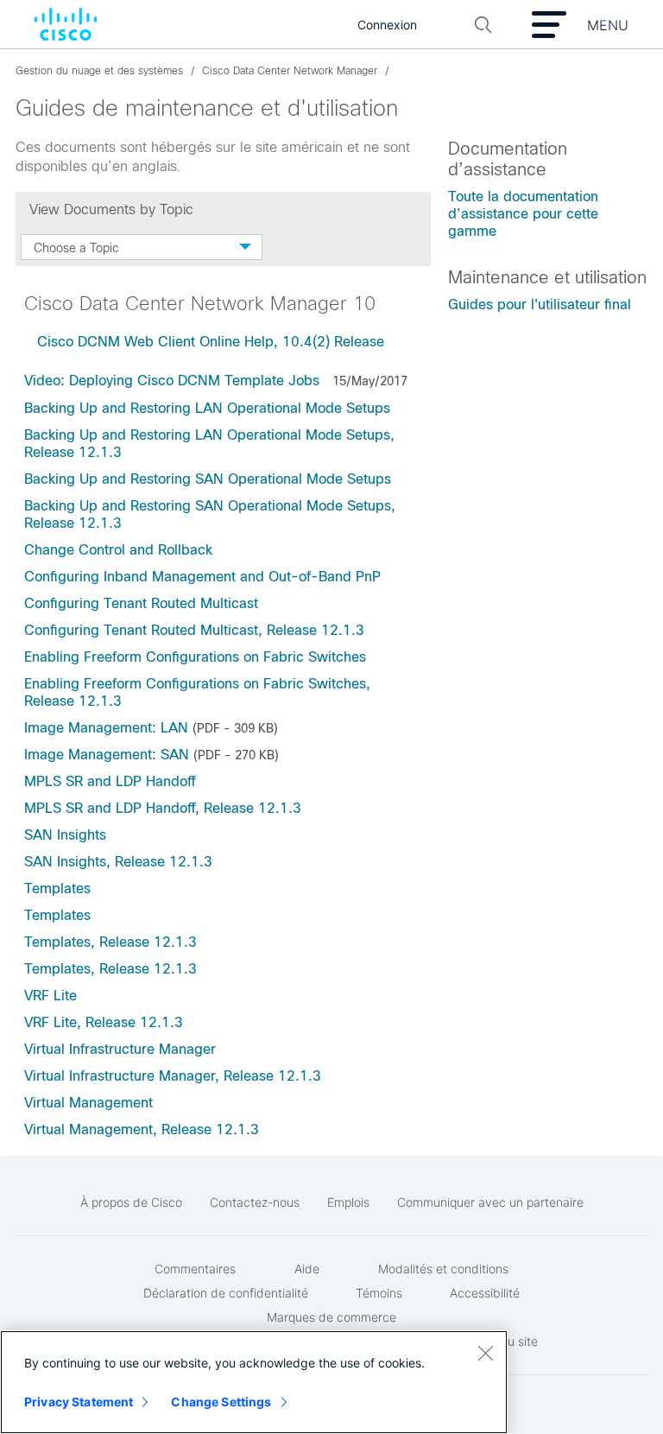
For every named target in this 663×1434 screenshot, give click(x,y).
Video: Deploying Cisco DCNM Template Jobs (171, 380)
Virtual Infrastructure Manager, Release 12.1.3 (172, 1076)
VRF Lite (50, 995)
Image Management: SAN (106, 754)
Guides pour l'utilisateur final (539, 304)
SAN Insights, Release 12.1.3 (118, 861)
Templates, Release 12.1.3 (110, 942)
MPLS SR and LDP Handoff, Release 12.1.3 (162, 808)
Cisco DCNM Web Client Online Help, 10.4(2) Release (212, 341)
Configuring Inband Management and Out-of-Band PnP (202, 576)
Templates (57, 888)
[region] (254, 1382)
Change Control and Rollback (118, 550)
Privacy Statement (78, 1401)
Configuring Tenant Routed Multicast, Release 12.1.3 (194, 630)
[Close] (485, 1352)
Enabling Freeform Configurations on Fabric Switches (195, 657)
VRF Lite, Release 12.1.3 (103, 1022)
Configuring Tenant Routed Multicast (141, 603)
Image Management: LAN (106, 727)
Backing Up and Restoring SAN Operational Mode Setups (207, 479)
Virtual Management (88, 1102)
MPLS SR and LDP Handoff (110, 781)
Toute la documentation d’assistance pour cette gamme (523, 213)
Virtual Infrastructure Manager (120, 1049)
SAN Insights (65, 835)
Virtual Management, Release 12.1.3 (141, 1129)
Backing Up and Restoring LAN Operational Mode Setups (207, 408)
